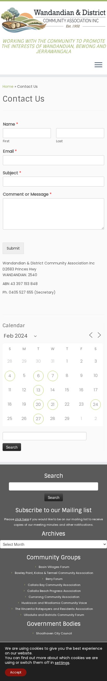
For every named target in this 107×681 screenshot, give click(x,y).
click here (22, 519)
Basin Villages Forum (54, 567)
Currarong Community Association (54, 597)
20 (38, 404)
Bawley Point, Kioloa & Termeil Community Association (54, 573)
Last (59, 141)
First (6, 141)
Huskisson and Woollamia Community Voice (54, 603)
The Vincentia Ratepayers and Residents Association (54, 609)
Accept (15, 672)
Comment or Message (27, 194)
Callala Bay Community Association (54, 585)
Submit (13, 248)
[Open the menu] (98, 65)
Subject (12, 173)
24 (95, 404)
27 (38, 419)
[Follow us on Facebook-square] (4, 66)
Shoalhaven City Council (54, 633)
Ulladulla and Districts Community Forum (54, 615)
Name (10, 124)
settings (62, 662)
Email (10, 151)
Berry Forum (54, 579)
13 (38, 390)
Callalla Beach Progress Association (54, 591)
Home (8, 86)
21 (53, 404)
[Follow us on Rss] (5, 66)
